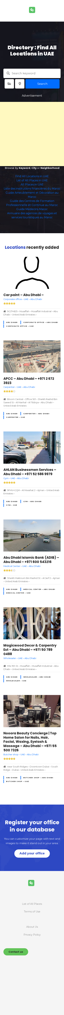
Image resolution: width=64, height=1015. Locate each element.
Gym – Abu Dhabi (32, 501)
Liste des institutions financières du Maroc (32, 188)
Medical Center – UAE (18, 593)
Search (42, 83)
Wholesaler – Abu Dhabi (37, 677)
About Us (32, 926)
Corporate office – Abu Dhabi (40, 322)
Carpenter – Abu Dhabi (36, 414)
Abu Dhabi (12, 322)
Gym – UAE (11, 505)
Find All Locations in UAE (32, 176)
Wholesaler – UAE (16, 681)
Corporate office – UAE (20, 326)
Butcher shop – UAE (17, 781)
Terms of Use (32, 911)
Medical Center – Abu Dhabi (39, 589)
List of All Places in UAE (32, 180)
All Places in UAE (32, 184)
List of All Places (32, 903)
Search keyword (8, 73)
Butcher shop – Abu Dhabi (38, 778)
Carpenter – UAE (15, 417)
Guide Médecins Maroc (32, 209)
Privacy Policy (32, 934)
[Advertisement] (32, 134)
